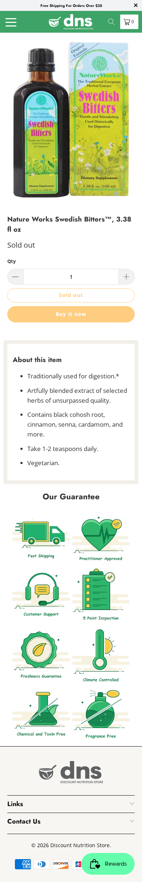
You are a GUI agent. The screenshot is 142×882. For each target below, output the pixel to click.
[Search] (111, 22)
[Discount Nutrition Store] (71, 22)
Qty (11, 261)
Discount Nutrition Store (80, 845)
